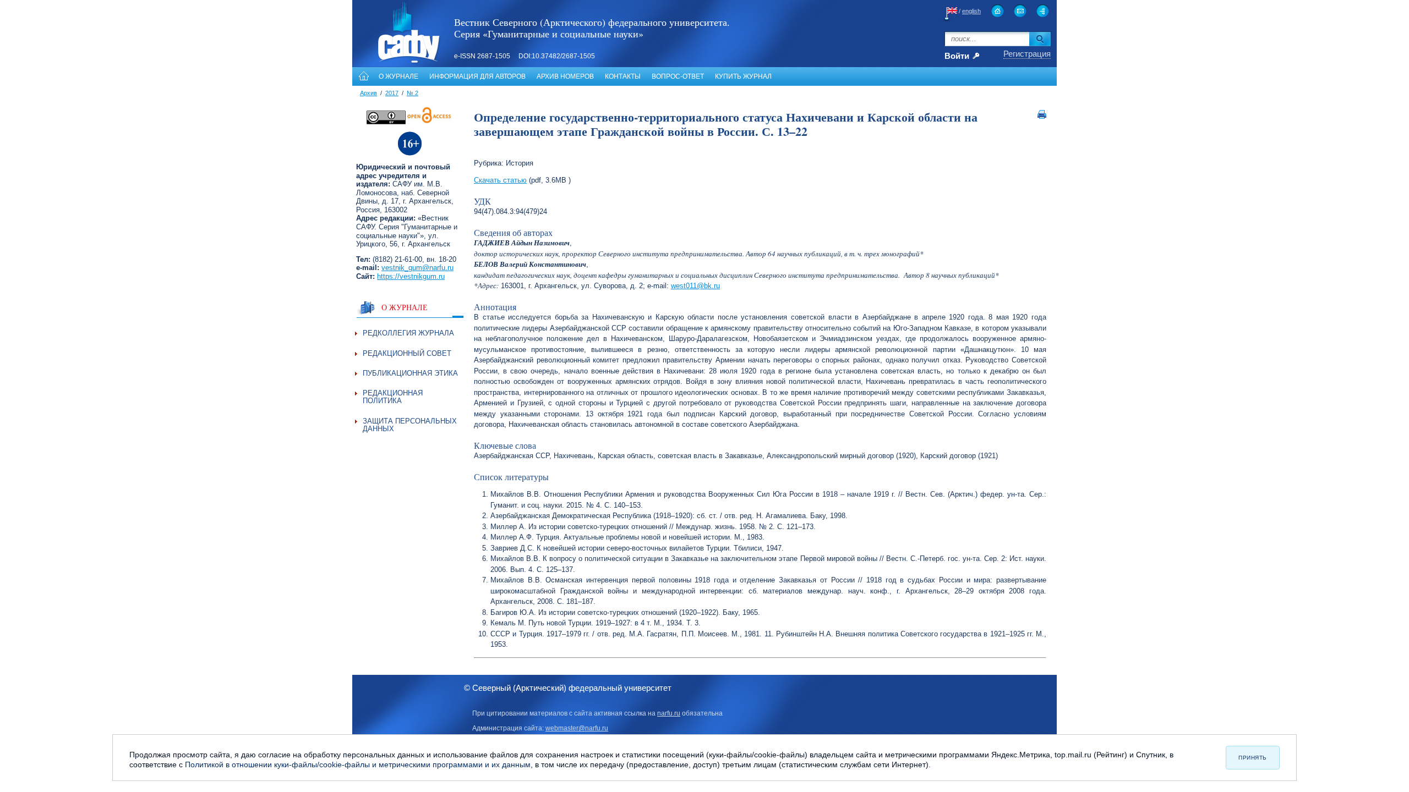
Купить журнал (743, 76)
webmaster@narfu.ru (576, 728)
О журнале (398, 76)
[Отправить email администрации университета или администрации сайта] (1020, 10)
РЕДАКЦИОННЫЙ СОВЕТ (407, 353)
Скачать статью (500, 180)
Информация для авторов (477, 76)
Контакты (623, 76)
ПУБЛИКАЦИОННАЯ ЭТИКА (410, 373)
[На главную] (362, 76)
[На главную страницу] (997, 10)
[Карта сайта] (1042, 10)
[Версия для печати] (1041, 116)
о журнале (404, 307)
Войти (956, 56)
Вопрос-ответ (678, 76)
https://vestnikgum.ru (411, 276)
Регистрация (1027, 53)
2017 (391, 93)
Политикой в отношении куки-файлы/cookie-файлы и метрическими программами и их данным (358, 764)
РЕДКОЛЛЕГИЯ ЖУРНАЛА (408, 333)
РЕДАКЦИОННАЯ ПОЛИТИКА (393, 397)
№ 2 (412, 93)
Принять (1252, 758)
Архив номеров (565, 76)
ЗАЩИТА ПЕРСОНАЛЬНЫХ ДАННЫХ (410, 425)
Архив (368, 93)
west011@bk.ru (695, 286)
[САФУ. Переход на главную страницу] (396, 62)
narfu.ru (668, 713)
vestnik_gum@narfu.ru (417, 267)
